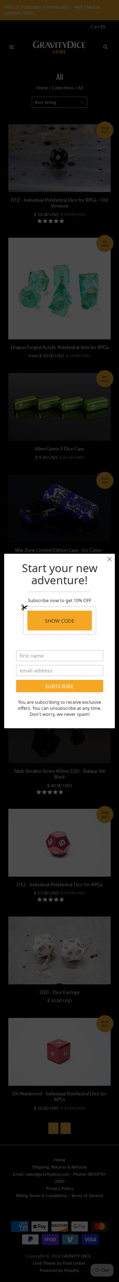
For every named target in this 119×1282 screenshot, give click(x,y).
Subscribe (59, 686)
